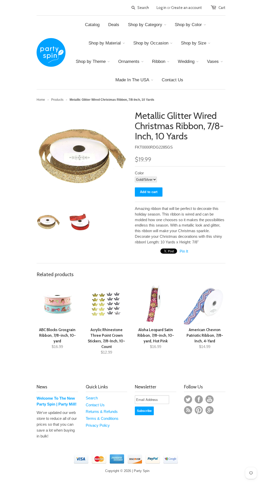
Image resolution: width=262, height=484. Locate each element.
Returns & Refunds (102, 411)
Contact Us (95, 405)
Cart (222, 7)
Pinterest (199, 410)
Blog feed (188, 410)
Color (139, 173)
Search (92, 398)
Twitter (188, 399)
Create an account (186, 7)
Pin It (184, 251)
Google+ (209, 410)
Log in (161, 7)
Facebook (199, 399)
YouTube (209, 399)
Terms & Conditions (102, 418)
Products (57, 100)
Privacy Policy (98, 425)
